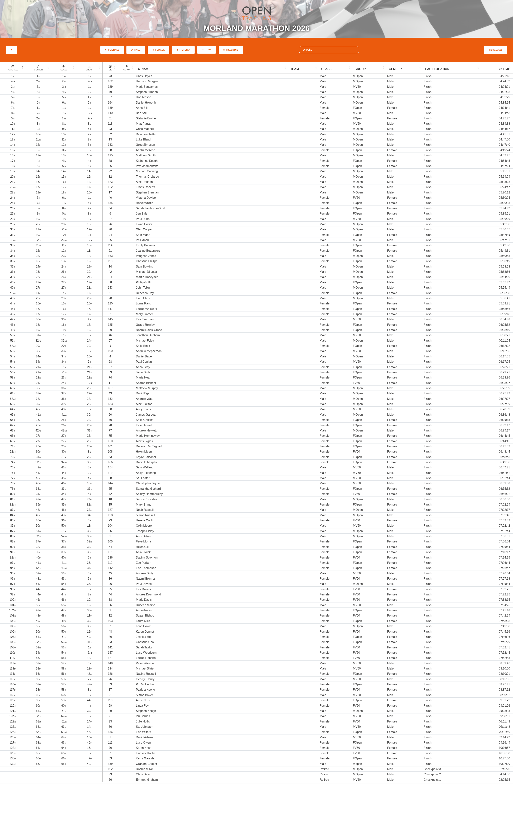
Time (506, 69)
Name (145, 69)
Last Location (437, 69)
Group (360, 69)
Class (326, 69)
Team (294, 69)
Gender (395, 69)
